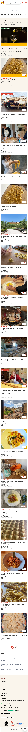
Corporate (3, 696)
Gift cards (3, 695)
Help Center (4, 693)
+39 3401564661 (6, 703)
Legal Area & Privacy (14, 729)
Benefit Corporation (21, 728)
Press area (3, 681)
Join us (2, 684)
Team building (4, 698)
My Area (3, 689)
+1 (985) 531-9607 (7, 705)
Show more (14, 87)
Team (2, 683)
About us (3, 680)
